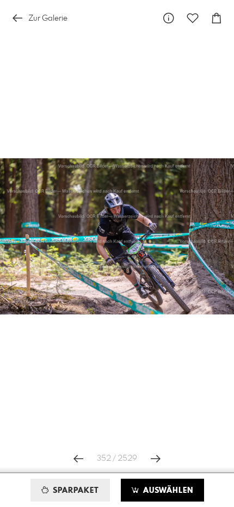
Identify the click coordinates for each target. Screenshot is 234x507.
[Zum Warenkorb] (216, 18)
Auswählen (166, 490)
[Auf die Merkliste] (192, 18)
